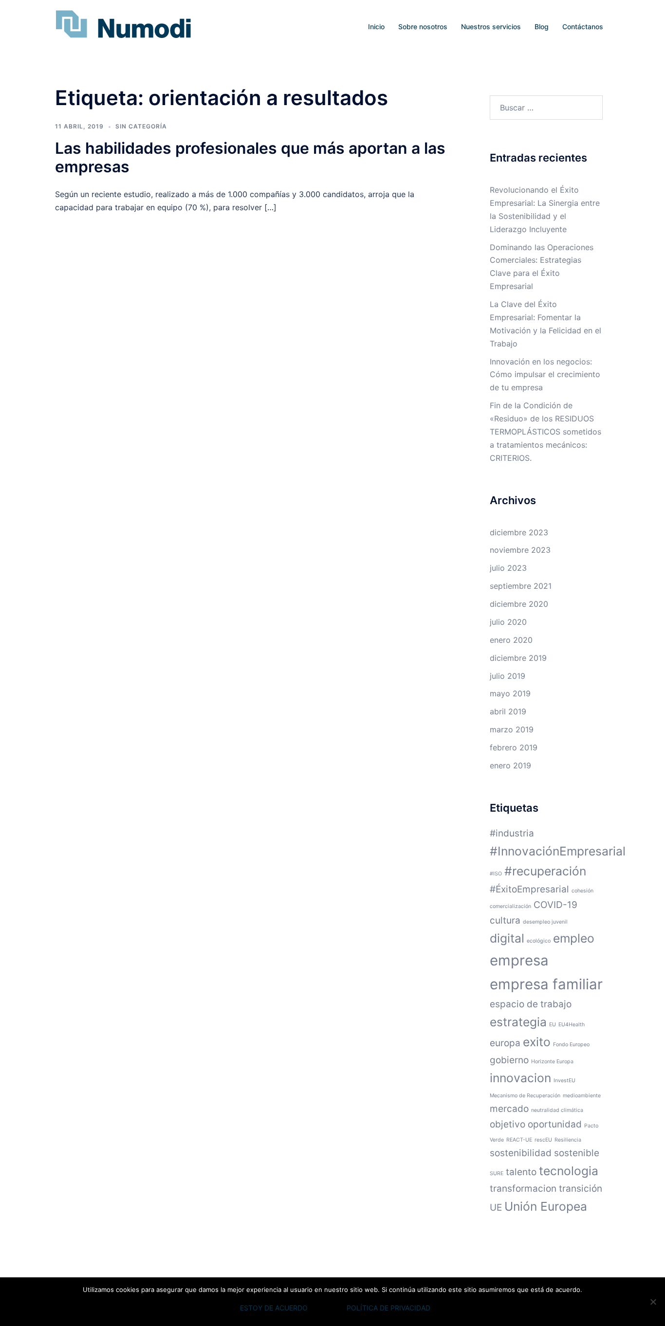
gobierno (509, 1060)
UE (496, 1207)
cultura (505, 920)
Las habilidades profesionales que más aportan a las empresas (250, 157)
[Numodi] (123, 26)
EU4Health (571, 1024)
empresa (519, 960)
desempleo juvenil (545, 922)
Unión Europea (545, 1206)
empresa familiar (546, 984)
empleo (573, 938)
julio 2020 (508, 622)
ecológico (539, 941)
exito (537, 1042)
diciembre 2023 (519, 532)
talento (521, 1172)
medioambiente (582, 1095)
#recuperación (545, 871)
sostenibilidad (521, 1153)
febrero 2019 (513, 747)
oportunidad (555, 1124)
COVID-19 (555, 904)
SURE (496, 1173)
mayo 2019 (510, 693)
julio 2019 (507, 676)
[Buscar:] (546, 107)
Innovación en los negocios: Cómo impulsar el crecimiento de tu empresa (545, 375)
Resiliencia (567, 1140)
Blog (542, 26)
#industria (512, 833)
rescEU (543, 1140)
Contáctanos (582, 26)
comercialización (510, 906)
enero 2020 (511, 640)
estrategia (518, 1022)
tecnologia (568, 1170)
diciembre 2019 (518, 658)
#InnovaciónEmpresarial (558, 851)
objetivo (507, 1124)
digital (507, 938)
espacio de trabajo (531, 1004)
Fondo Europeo (571, 1044)
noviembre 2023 (520, 550)
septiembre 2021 (521, 586)
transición (580, 1188)
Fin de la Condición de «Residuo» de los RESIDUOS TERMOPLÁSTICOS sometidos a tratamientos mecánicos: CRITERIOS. (545, 431)
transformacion (523, 1188)
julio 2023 (508, 568)
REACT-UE (519, 1140)
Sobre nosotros (422, 26)
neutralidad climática (557, 1110)
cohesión (582, 891)
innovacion (520, 1078)
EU (552, 1024)
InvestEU (564, 1080)
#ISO (496, 874)
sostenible (576, 1153)
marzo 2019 (512, 729)
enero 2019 (510, 765)
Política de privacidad (388, 1308)
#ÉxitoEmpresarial (529, 889)
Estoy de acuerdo (274, 1308)
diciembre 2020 (519, 604)
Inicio (376, 26)
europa (505, 1043)
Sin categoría (141, 126)
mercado (509, 1108)
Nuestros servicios (491, 26)
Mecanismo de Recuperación (525, 1095)
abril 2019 (508, 711)
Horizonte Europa (552, 1061)
